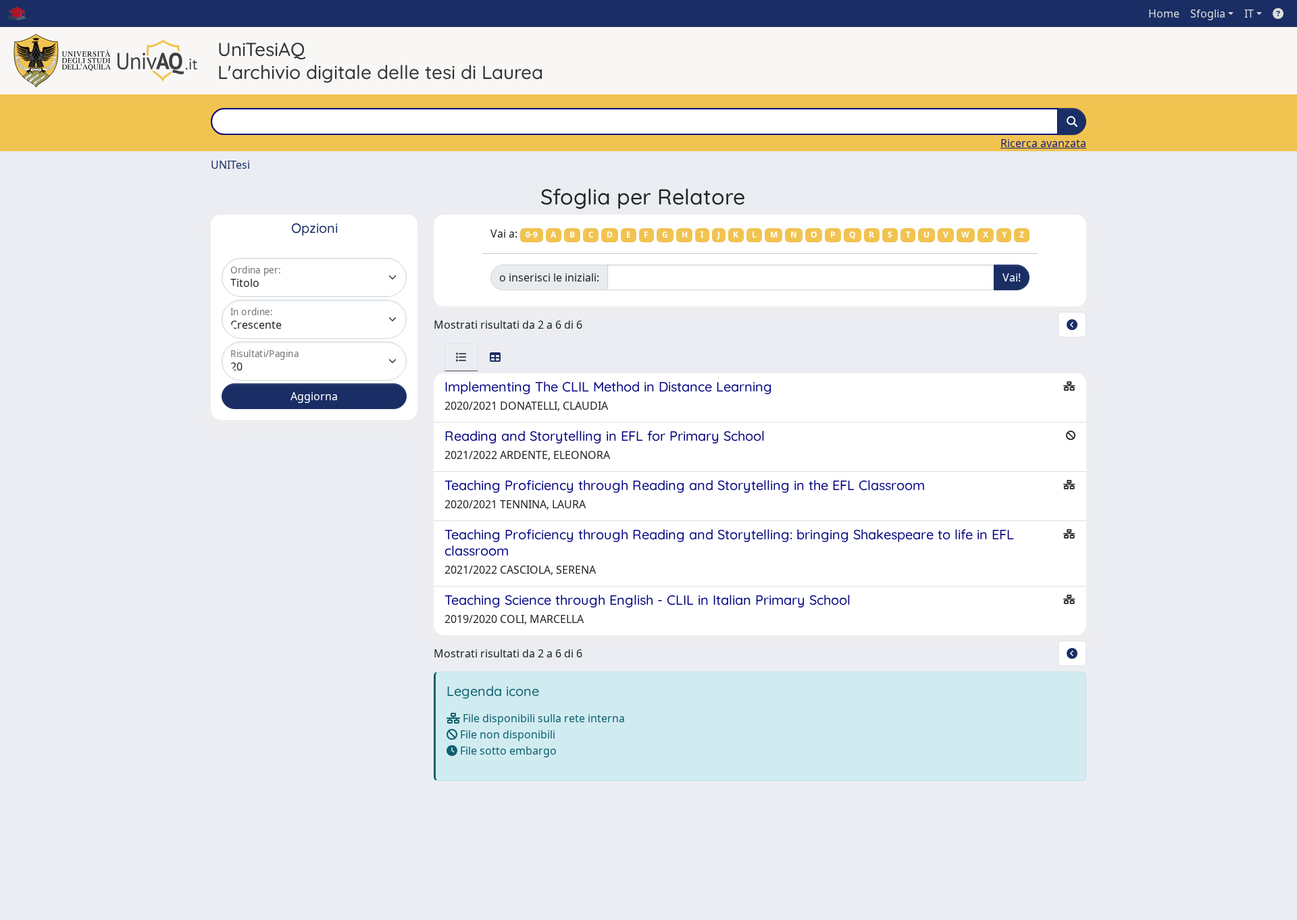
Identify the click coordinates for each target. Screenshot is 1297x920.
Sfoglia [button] (1207, 13)
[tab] (461, 357)
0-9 (532, 234)
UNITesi (230, 164)
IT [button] (1249, 13)
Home (1163, 13)
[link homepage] (22, 13)
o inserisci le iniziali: (549, 277)
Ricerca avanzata (1043, 143)
